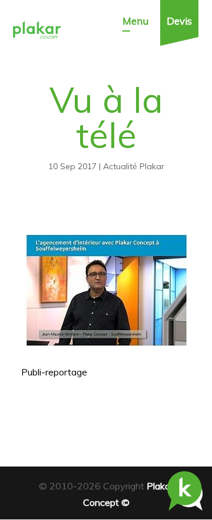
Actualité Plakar (133, 166)
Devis (179, 21)
